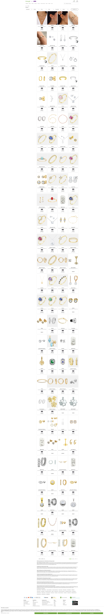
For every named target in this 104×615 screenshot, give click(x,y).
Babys (54, 602)
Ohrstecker (65, 592)
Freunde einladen (26, 602)
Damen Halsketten (49, 589)
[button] (77, 1)
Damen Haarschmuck (55, 589)
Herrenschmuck (39, 594)
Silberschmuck (43, 592)
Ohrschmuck (52, 592)
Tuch (67, 568)
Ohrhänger (56, 592)
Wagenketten (43, 591)
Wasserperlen (38, 591)
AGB (33, 601)
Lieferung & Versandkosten (45, 601)
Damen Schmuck (39, 589)
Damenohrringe (44, 594)
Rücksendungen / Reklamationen (46, 602)
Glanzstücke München (48, 591)
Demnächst (64, 602)
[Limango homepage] (28, 1)
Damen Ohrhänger (60, 592)
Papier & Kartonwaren (62, 591)
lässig (52, 563)
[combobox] (71, 3)
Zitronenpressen (39, 592)
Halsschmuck (69, 592)
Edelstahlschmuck (74, 592)
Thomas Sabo (60, 589)
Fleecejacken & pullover (68, 591)
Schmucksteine (48, 592)
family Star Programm (26, 601)
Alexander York (56, 591)
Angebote (55, 601)
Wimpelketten (69, 589)
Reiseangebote (65, 604)
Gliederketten (48, 594)
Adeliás (53, 591)
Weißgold (73, 589)
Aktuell (64, 601)
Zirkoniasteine (64, 589)
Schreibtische (73, 591)
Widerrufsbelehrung (35, 602)
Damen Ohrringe (44, 589)
